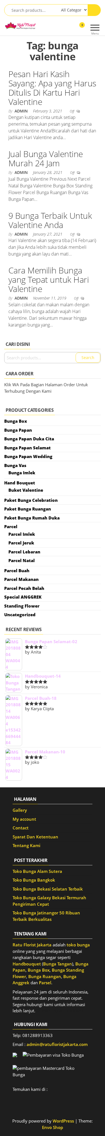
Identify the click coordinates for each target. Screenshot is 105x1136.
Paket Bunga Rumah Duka (32, 518)
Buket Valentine (25, 490)
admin (22, 111)
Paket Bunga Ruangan (27, 509)
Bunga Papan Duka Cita (29, 438)
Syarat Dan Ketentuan (35, 837)
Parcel (10, 526)
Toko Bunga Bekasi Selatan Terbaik (48, 889)
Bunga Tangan (57, 964)
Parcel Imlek (21, 534)
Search (87, 357)
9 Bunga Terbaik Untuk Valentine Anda (50, 220)
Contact (21, 828)
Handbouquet (27, 964)
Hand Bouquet (19, 483)
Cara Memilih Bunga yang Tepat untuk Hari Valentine (48, 280)
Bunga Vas (15, 465)
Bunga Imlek (21, 472)
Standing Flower (21, 606)
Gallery (20, 810)
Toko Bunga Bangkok (34, 880)
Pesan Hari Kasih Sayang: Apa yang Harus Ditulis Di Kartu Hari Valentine (52, 87)
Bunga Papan (18, 430)
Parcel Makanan (21, 579)
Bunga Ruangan (44, 976)
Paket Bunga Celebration (31, 500)
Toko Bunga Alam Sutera (37, 871)
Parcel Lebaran (24, 552)
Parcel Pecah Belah (24, 588)
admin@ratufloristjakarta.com (57, 1044)
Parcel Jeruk (21, 543)
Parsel (45, 982)
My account (24, 819)
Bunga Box (15, 421)
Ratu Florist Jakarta (32, 945)
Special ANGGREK (22, 597)
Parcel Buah (16, 570)
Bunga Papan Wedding (28, 456)
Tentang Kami (26, 845)
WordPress (63, 1121)
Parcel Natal (21, 560)
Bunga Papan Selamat (27, 447)
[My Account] (72, 29)
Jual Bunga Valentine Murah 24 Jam (45, 158)
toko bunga (78, 945)
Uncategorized (20, 614)
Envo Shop (52, 1127)
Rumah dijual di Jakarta (60, 1010)
